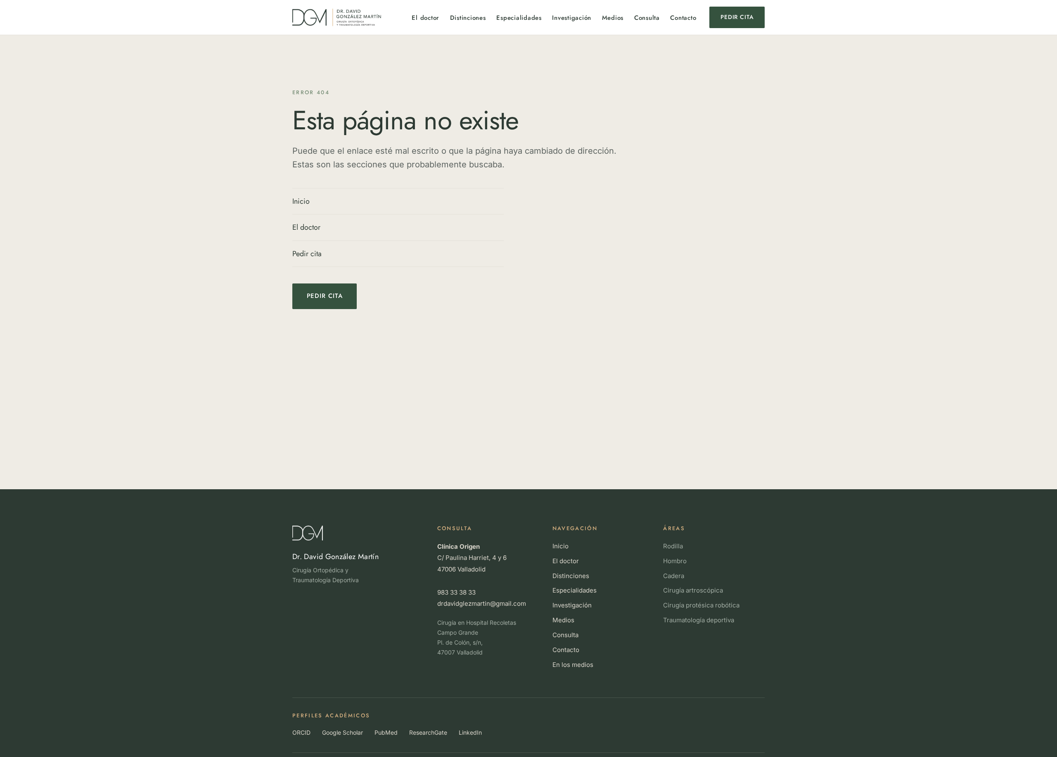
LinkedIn (470, 732)
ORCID (301, 732)
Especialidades (519, 17)
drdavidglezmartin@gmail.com (481, 603)
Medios (613, 17)
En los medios (572, 665)
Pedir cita (737, 17)
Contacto (683, 17)
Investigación (571, 17)
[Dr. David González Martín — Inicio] (336, 17)
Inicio (301, 201)
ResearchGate (428, 732)
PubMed (386, 732)
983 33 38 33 (456, 592)
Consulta (647, 17)
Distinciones (468, 17)
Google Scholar (342, 732)
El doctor (425, 17)
